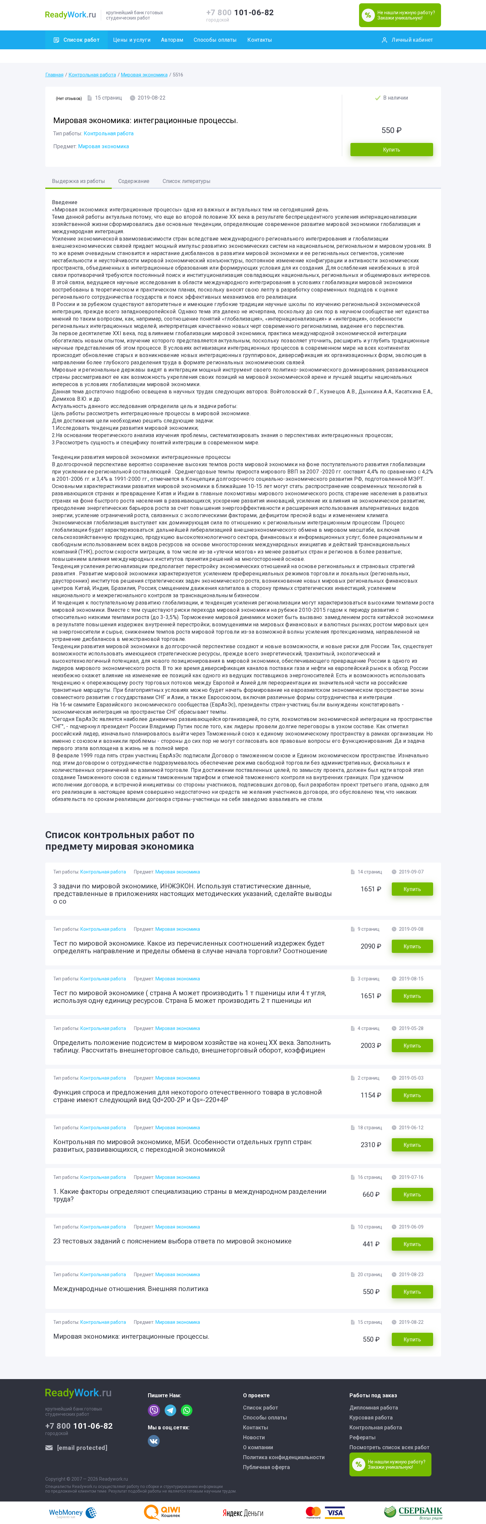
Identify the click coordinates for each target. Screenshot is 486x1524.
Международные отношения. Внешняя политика (130, 1289)
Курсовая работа (371, 1417)
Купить (391, 150)
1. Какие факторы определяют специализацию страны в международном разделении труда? (189, 1195)
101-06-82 (240, 12)
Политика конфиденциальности (284, 1457)
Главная (54, 75)
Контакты (259, 40)
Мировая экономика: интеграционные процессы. (131, 1336)
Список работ (81, 40)
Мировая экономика (144, 75)
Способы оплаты (215, 40)
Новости (254, 1437)
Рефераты (362, 1437)
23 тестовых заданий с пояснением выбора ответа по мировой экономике (172, 1241)
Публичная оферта (266, 1467)
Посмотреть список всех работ (389, 1447)
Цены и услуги (131, 40)
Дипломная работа (373, 1408)
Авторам (172, 40)
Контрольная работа (92, 75)
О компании (258, 1447)
